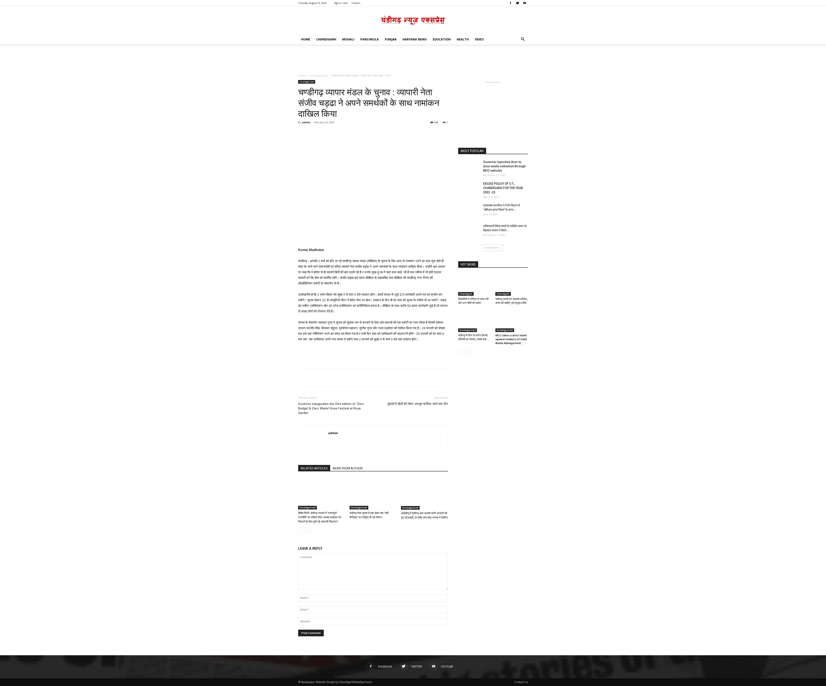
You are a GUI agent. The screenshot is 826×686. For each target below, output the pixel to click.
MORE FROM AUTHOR (348, 468)
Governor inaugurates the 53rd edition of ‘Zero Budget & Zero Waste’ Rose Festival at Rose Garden (331, 408)
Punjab (390, 39)
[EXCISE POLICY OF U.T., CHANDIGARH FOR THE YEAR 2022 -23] (469, 189)
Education (442, 39)
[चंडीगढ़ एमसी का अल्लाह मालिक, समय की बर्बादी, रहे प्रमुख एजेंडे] (511, 284)
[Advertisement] (413, 59)
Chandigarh (326, 39)
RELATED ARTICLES (314, 468)
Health (463, 39)
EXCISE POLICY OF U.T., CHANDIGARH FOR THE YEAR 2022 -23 (503, 188)
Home (305, 39)
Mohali (348, 39)
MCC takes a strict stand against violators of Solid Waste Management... (511, 339)
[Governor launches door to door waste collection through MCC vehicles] (469, 167)
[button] (523, 40)
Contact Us (521, 682)
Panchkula (369, 39)
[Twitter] (517, 3)
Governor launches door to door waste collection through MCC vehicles (504, 166)
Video (479, 39)
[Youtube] (524, 3)
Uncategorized (319, 75)
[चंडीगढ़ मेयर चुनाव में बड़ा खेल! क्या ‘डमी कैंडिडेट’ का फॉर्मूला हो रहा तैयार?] (373, 493)
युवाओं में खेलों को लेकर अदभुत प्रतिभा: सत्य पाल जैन (417, 404)
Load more (491, 247)
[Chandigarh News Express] (413, 20)
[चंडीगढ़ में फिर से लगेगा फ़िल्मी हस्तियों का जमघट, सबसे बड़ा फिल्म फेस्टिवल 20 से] (474, 321)
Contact (355, 3)
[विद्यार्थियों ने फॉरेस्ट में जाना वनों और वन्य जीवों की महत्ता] (474, 284)
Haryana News (414, 39)
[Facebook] (510, 3)
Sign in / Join (341, 3)
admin (306, 122)
